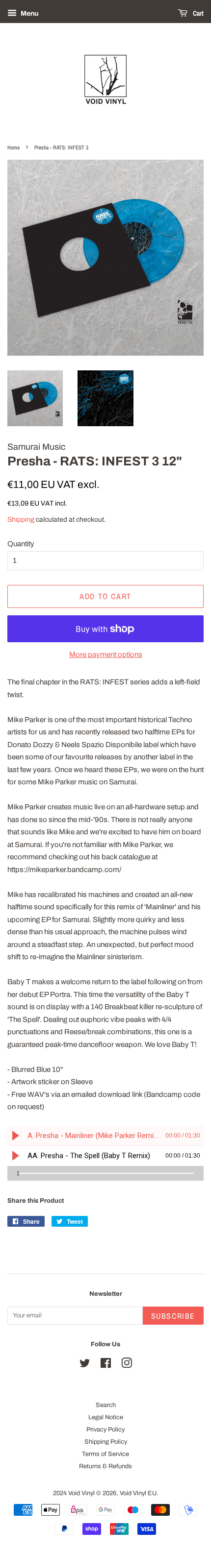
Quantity (20, 544)
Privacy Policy (105, 1429)
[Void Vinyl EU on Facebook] (105, 1365)
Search (106, 1405)
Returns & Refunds (105, 1466)
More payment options (105, 654)
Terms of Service (105, 1454)
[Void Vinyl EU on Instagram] (126, 1365)
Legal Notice (105, 1417)
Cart (197, 13)
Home (13, 147)
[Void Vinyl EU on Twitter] (84, 1365)
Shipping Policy (105, 1441)
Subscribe (173, 1315)
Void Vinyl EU (138, 1493)
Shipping (20, 519)
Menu (28, 13)
